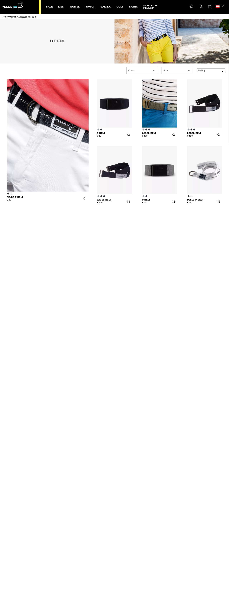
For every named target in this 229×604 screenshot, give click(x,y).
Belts (33, 17)
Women (12, 17)
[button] (192, 6)
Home (5, 17)
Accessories (24, 17)
